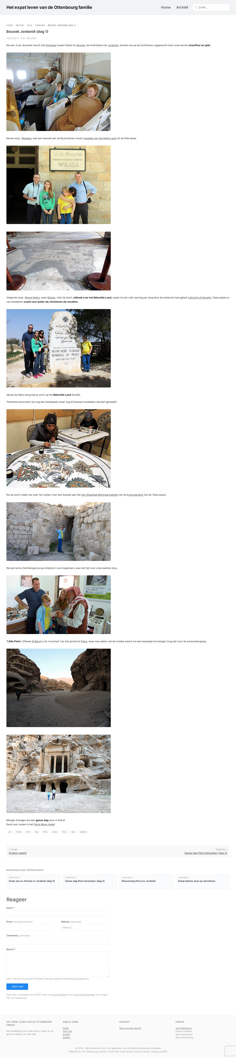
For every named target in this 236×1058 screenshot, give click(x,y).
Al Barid (36, 641)
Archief (182, 7)
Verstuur (17, 986)
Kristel (19, 832)
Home (166, 7)
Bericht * (11, 949)
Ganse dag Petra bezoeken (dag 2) (205, 853)
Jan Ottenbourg (184, 1028)
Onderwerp (18, 935)
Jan (9, 832)
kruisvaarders (135, 494)
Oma (28, 832)
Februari (40, 25)
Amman (80, 45)
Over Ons (67, 1031)
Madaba (26, 138)
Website (71, 921)
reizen (55, 832)
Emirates (51, 45)
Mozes (51, 297)
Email (19, 921)
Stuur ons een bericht (130, 1028)
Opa (36, 832)
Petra (84, 641)
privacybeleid (59, 994)
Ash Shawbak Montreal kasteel (99, 494)
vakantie (83, 832)
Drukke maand (17, 853)
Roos (64, 832)
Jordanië (113, 45)
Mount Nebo (32, 297)
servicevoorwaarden (84, 994)
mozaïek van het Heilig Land (99, 138)
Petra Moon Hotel (44, 824)
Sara (73, 832)
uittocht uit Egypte (200, 297)
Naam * (10, 907)
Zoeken (66, 1037)
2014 (29, 25)
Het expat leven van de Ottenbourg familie (49, 7)
